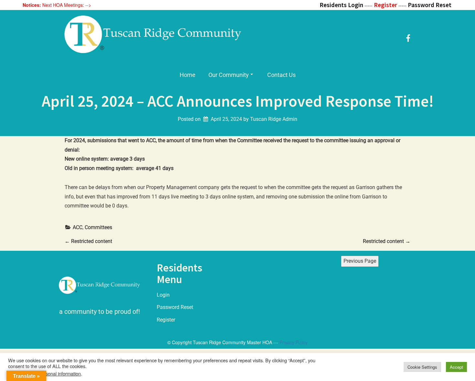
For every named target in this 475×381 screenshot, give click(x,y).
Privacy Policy (294, 342)
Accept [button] (456, 367)
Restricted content (88, 241)
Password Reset (175, 307)
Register (166, 320)
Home (187, 74)
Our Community (228, 74)
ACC (77, 227)
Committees (98, 227)
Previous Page (359, 261)
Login (163, 295)
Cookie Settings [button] (422, 367)
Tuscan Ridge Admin (273, 119)
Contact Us (281, 74)
